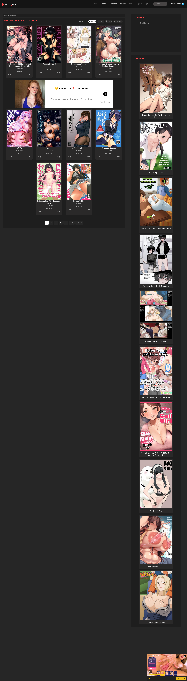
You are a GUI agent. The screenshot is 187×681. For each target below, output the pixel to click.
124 (71, 223)
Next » (79, 223)
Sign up (147, 4)
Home (96, 4)
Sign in (139, 4)
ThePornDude (175, 4)
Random (113, 4)
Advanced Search (126, 4)
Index (103, 4)
